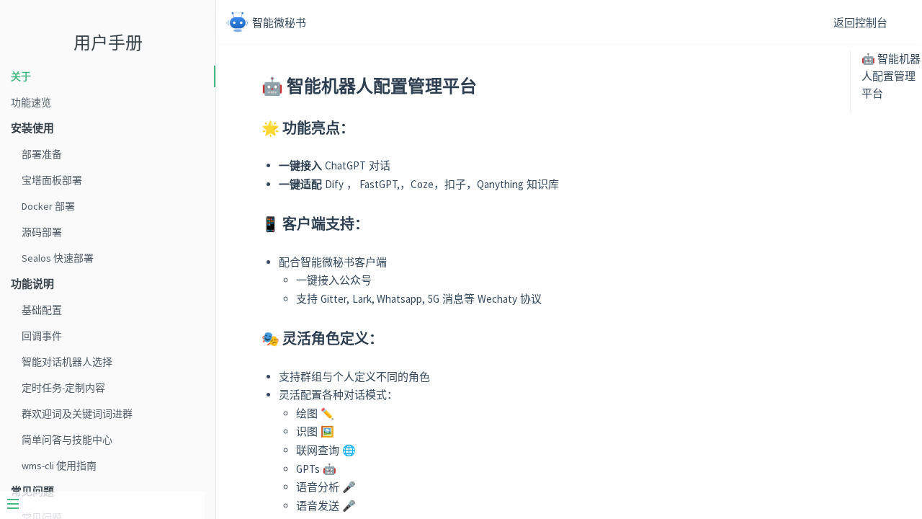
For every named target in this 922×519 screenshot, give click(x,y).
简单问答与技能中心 (67, 439)
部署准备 (42, 154)
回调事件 (42, 335)
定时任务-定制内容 (63, 387)
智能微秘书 (279, 23)
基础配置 (42, 309)
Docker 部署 (48, 206)
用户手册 (108, 43)
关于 (21, 76)
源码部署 (42, 232)
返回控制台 (860, 23)
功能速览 (31, 102)
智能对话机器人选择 (67, 361)
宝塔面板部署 (52, 180)
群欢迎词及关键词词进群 (77, 413)
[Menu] (102, 505)
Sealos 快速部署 (58, 258)
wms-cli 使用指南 (59, 465)
